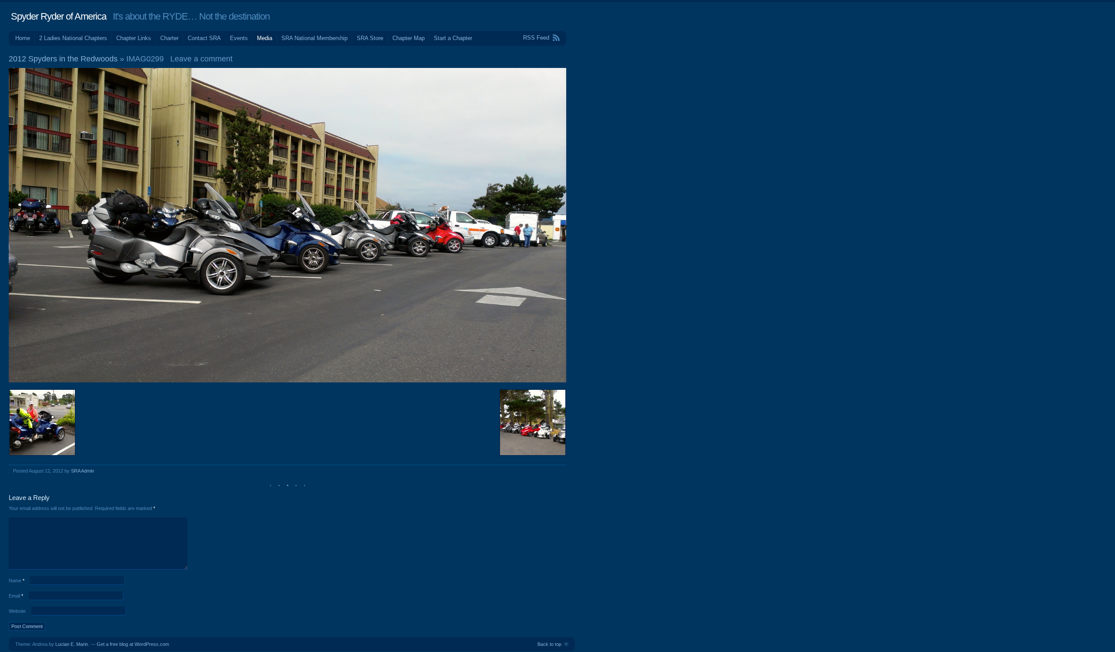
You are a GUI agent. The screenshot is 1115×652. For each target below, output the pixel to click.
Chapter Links (133, 38)
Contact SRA (204, 38)
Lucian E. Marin (71, 644)
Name (16, 580)
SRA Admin (82, 470)
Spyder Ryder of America (58, 16)
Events (239, 38)
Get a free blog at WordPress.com (133, 644)
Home (22, 38)
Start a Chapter (453, 38)
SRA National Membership (314, 38)
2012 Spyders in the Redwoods (63, 58)
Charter (169, 38)
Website (17, 611)
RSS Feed (536, 37)
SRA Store (370, 38)
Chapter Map (408, 38)
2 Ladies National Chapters (73, 38)
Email (16, 595)
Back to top (549, 644)
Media (264, 38)
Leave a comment (201, 58)
